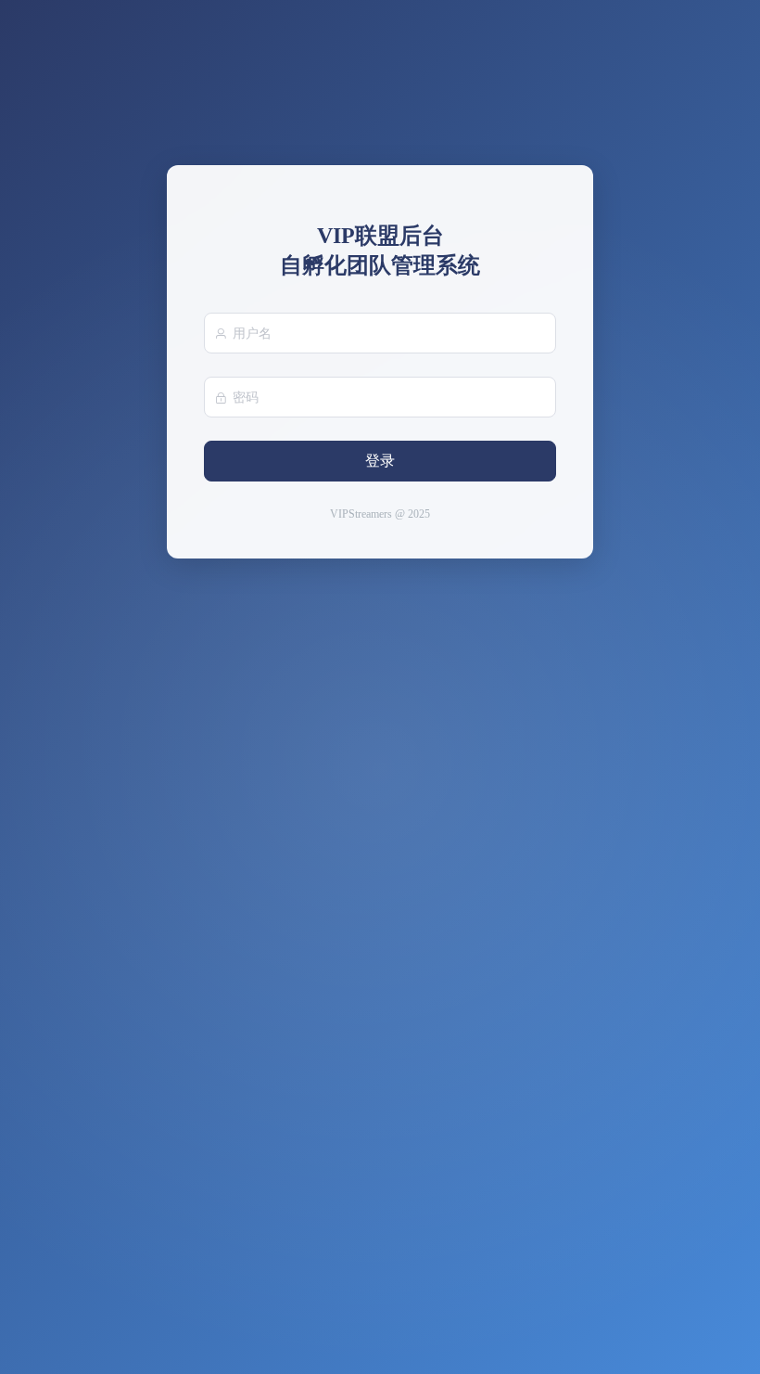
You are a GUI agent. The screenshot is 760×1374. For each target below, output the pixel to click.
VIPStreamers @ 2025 (380, 513)
